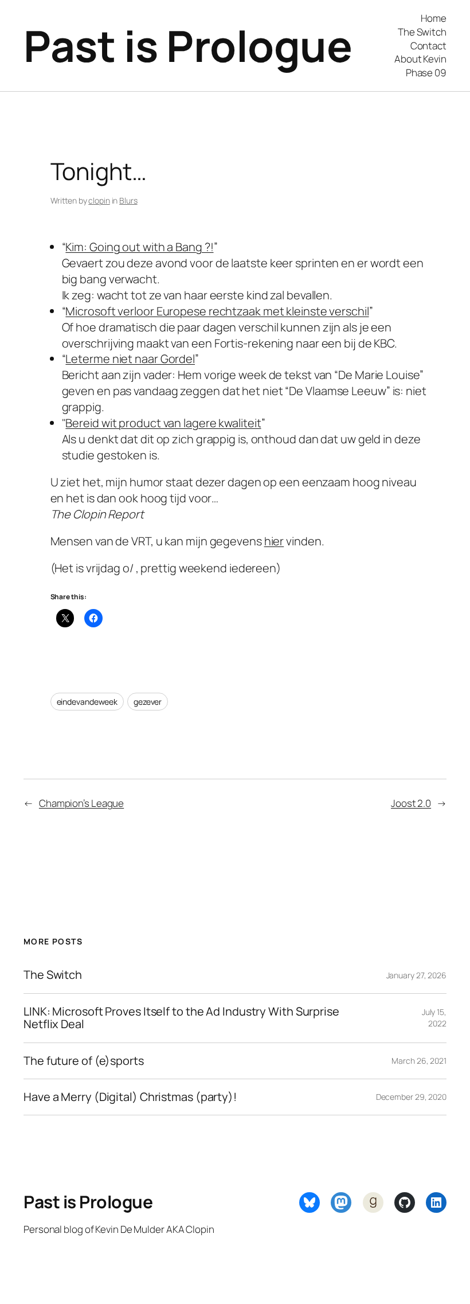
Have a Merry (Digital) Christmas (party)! (130, 1097)
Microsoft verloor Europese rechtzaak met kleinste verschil (217, 311)
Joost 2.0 (411, 803)
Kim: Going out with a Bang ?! (139, 247)
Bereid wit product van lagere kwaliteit (163, 423)
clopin (98, 200)
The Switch (52, 975)
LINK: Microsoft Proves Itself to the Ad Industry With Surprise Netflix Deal (181, 1018)
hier (274, 541)
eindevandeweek (87, 701)
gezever (148, 701)
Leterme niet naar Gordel (130, 358)
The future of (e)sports (83, 1061)
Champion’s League (81, 803)
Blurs (128, 200)
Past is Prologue (187, 45)
